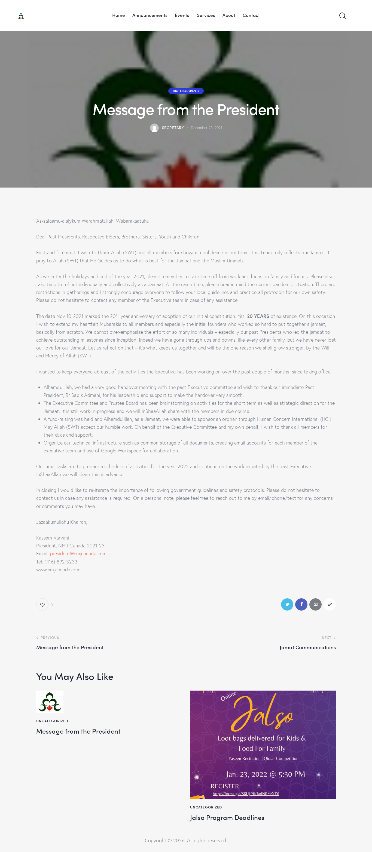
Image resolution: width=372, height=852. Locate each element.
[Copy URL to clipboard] (330, 604)
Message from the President (78, 731)
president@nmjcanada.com (78, 553)
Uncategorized (186, 90)
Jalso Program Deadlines (227, 817)
